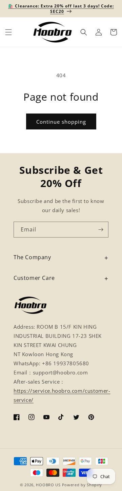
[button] (8, 32)
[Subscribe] (100, 230)
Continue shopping (61, 121)
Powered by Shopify (82, 484)
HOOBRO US (48, 484)
